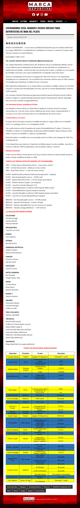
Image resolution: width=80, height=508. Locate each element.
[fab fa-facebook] (33, 15)
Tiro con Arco (40, 491)
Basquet (23, 487)
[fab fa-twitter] (37, 15)
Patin (9, 491)
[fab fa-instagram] (42, 15)
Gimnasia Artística (35, 487)
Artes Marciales (12, 487)
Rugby (23, 491)
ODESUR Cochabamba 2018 (62, 487)
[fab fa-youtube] (46, 15)
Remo (16, 491)
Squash (30, 491)
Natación (47, 487)
